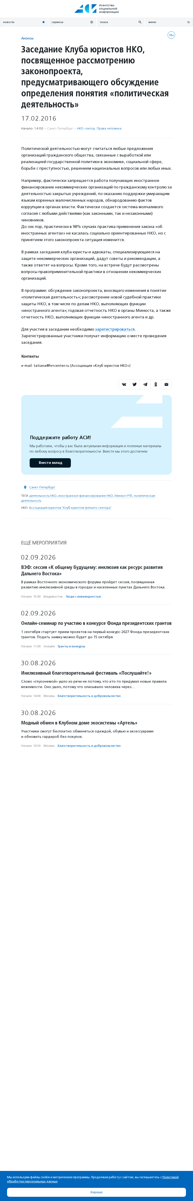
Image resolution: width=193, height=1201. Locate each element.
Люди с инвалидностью (83, 596)
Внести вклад (50, 463)
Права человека (109, 128)
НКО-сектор (86, 128)
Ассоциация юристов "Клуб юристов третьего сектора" (70, 508)
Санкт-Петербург (42, 487)
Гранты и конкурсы (71, 646)
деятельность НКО (42, 496)
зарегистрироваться (115, 329)
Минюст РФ (123, 496)
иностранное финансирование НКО (85, 496)
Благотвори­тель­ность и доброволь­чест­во (89, 696)
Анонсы (27, 38)
